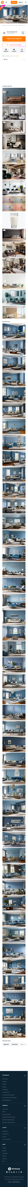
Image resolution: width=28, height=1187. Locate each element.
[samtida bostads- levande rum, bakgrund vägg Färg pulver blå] (13, 330)
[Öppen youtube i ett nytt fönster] (20, 1171)
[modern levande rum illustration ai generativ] (13, 126)
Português (5, 1152)
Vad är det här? (16, 56)
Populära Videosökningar (8, 1121)
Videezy (4, 1083)
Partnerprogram (6, 1113)
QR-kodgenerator (6, 1099)
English (4, 1147)
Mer (3, 1160)
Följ (23, 33)
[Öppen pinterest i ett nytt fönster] (13, 1171)
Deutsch (4, 1155)
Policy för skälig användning (13, 1181)
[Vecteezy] (2, 2)
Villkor (9, 1180)
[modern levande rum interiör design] (13, 156)
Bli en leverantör (6, 1138)
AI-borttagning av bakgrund (9, 1097)
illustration (15, 1043)
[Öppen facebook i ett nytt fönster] (6, 1171)
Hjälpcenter (5, 1130)
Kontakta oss (5, 1133)
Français (4, 1158)
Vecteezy (4, 1080)
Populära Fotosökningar (8, 1119)
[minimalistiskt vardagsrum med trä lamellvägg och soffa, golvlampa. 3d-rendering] (13, 311)
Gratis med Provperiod (14, 38)
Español (4, 1150)
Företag (4, 1086)
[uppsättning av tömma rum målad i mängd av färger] (13, 203)
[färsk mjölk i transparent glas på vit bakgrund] (13, 219)
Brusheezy (5, 1078)
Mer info (5, 58)
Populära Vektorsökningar (8, 1116)
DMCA (3, 1111)
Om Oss (4, 1136)
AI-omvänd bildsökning (8, 1094)
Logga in (21, 2)
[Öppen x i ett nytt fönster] (18, 1171)
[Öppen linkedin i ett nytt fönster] (11, 1171)
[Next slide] (22, 1043)
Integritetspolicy (15, 1180)
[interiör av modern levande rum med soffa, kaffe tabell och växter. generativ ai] (13, 171)
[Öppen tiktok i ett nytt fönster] (15, 1171)
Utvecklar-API (5, 1091)
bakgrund (6, 1043)
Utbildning (5, 1089)
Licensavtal (5, 1108)
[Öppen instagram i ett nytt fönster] (8, 1171)
